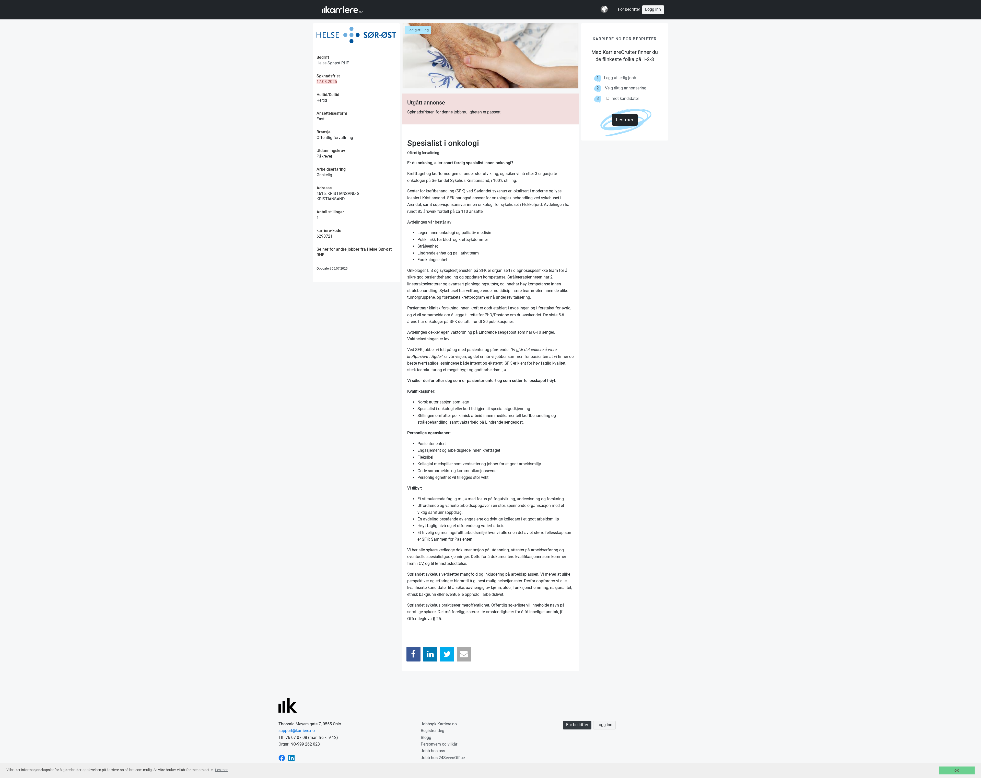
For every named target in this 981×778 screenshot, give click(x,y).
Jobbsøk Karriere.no (439, 724)
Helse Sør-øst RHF (333, 63)
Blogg (426, 737)
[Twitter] (447, 654)
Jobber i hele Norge (347, 9)
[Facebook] (413, 654)
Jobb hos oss (433, 750)
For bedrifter (629, 9)
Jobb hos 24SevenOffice (443, 757)
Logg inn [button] (653, 9)
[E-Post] (464, 654)
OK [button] (956, 770)
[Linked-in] (291, 757)
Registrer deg (432, 730)
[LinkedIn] (430, 654)
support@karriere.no (296, 730)
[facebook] (281, 757)
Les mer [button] (221, 770)
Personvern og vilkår (439, 744)
